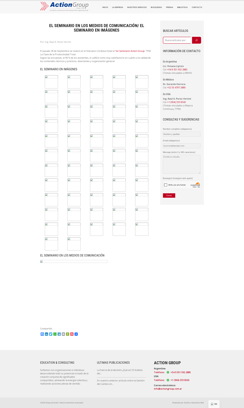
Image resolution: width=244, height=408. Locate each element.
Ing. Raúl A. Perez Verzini (58, 41)
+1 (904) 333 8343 (176, 102)
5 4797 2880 (179, 87)
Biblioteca (182, 7)
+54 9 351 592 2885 (177, 69)
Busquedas (156, 7)
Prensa (169, 7)
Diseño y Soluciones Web (194, 403)
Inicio (105, 7)
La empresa (117, 7)
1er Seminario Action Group (130, 51)
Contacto (197, 7)
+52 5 (170, 87)
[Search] (196, 40)
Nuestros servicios (137, 7)
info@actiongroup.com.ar (168, 388)
